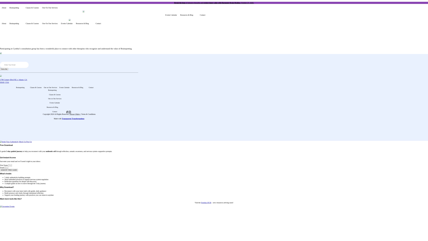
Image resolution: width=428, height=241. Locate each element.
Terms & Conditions (88, 114)
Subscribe (4, 69)
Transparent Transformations (73, 119)
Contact (202, 15)
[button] (16, 7)
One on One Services (50, 8)
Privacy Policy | (75, 114)
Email (2, 168)
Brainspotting (14, 8)
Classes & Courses (32, 8)
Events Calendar (171, 15)
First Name (4, 165)
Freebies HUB (206, 203)
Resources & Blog (186, 15)
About (4, 8)
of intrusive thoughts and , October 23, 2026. (214, 3)
